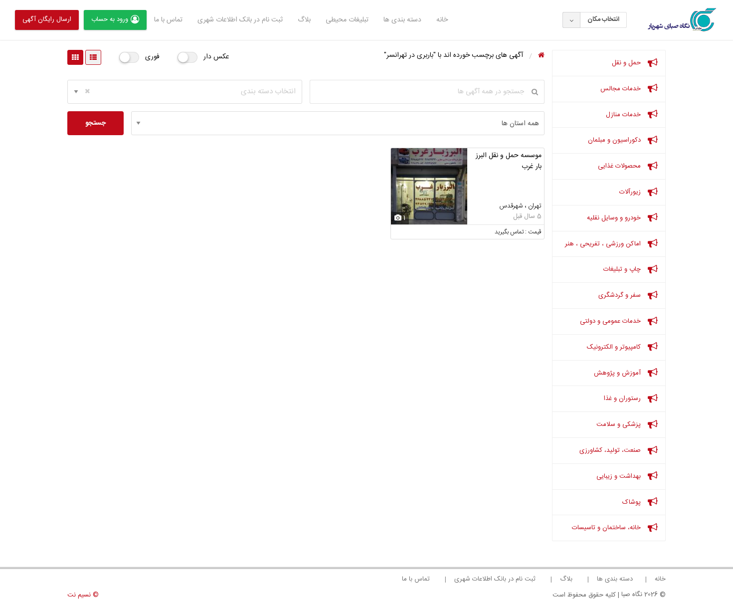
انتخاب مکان (603, 19)
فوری (152, 57)
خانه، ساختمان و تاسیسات (607, 527)
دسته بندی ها (402, 20)
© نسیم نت (83, 595)
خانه (442, 20)
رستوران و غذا (623, 398)
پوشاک (632, 502)
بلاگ (304, 20)
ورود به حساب (109, 19)
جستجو (95, 123)
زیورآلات (631, 192)
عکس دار (216, 57)
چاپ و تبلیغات (623, 269)
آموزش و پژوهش (618, 373)
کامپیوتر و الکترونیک (615, 347)
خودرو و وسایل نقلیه (615, 217)
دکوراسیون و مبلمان (615, 140)
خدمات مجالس (621, 88)
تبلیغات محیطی (347, 20)
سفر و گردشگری (620, 295)
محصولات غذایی (620, 166)
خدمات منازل (624, 114)
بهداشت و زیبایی (619, 476)
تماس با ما (168, 20)
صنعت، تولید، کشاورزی (611, 450)
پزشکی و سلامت (619, 424)
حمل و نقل (627, 62)
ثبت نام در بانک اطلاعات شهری (240, 20)
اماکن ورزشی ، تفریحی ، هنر (604, 243)
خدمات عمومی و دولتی (611, 321)
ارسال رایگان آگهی (46, 19)
